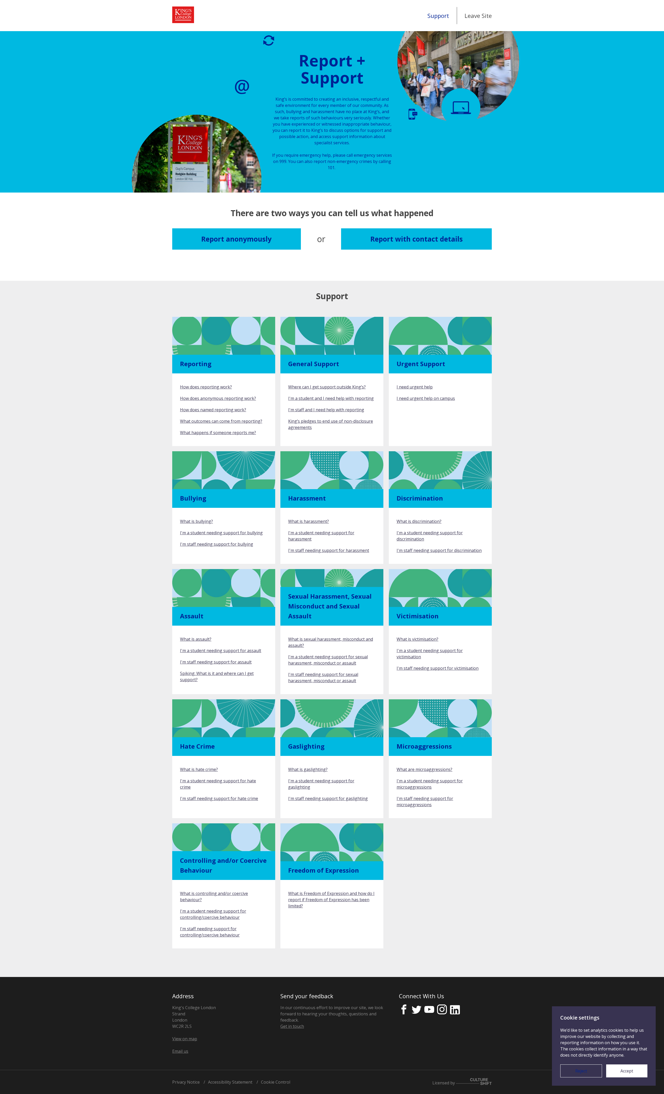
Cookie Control (275, 1082)
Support (438, 15)
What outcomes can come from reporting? (221, 421)
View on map (184, 1039)
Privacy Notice (186, 1082)
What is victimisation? (417, 639)
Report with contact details (416, 239)
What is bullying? (196, 521)
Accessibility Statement (230, 1082)
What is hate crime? (199, 769)
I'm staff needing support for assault (216, 662)
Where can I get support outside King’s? (327, 387)
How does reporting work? (206, 387)
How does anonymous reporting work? (218, 398)
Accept (626, 1071)
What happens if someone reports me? (218, 432)
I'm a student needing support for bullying (221, 533)
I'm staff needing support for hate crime (219, 798)
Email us (180, 1051)
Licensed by (444, 1083)
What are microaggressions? (424, 769)
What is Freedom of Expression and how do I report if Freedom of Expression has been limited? (331, 900)
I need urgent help (415, 387)
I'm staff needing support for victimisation (438, 668)
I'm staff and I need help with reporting (326, 410)
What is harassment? (308, 521)
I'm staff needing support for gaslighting (328, 798)
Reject (581, 1071)
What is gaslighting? (308, 769)
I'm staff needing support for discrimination (439, 550)
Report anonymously (236, 239)
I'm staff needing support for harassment (328, 550)
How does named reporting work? (213, 410)
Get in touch (292, 1026)
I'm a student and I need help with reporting (331, 398)
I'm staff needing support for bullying (216, 544)
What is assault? (195, 639)
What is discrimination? (419, 521)
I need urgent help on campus (426, 398)
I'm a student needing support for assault (220, 650)
